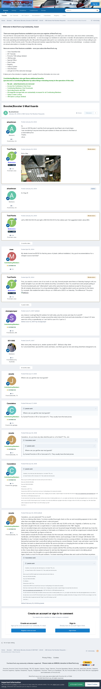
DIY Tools (25, 15)
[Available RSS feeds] (97, 651)
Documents (36, 15)
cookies (14, 684)
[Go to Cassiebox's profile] (11, 410)
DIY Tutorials (14, 15)
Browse (5, 10)
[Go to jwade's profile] (11, 380)
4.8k (12, 169)
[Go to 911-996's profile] (11, 347)
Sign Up (95, 4)
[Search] (97, 10)
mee (11, 249)
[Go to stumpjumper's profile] (11, 318)
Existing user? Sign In (80, 4)
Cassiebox (11, 403)
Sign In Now (72, 630)
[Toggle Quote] (24, 408)
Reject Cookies (92, 684)
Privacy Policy (46, 657)
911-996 (11, 341)
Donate (43, 10)
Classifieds (47, 15)
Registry (56, 15)
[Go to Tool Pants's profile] (11, 156)
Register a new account (28, 630)
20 (12, 393)
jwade (11, 374)
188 (12, 331)
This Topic (89, 10)
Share (79, 113)
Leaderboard (34, 10)
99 (12, 358)
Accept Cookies (77, 684)
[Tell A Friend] (70, 4)
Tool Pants (11, 149)
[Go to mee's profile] (11, 256)
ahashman (11, 122)
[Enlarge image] (24, 292)
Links (64, 15)
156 (12, 269)
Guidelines (23, 10)
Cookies (56, 657)
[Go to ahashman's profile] (5, 113)
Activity (14, 10)
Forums (4, 15)
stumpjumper (11, 311)
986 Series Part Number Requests (33, 114)
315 (12, 423)
